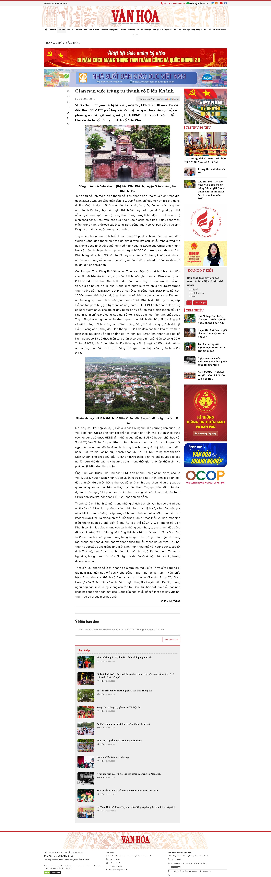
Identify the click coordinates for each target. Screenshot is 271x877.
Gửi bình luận (171, 639)
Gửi (189, 302)
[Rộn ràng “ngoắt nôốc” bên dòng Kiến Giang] (85, 745)
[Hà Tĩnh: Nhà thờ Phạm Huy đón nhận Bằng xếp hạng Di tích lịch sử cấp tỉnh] (85, 812)
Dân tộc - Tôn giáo (152, 29)
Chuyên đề (166, 29)
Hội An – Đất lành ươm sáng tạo (113, 757)
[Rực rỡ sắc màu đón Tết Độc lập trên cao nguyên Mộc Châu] (85, 795)
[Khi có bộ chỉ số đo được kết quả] (85, 678)
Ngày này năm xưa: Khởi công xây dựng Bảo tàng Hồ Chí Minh (129, 774)
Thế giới (211, 29)
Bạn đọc (186, 29)
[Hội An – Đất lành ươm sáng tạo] (85, 762)
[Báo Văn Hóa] (135, 839)
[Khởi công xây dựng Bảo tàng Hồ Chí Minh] (85, 778)
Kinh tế (140, 29)
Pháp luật (177, 29)
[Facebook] (68, 91)
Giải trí (123, 29)
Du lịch (96, 29)
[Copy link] (68, 107)
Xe (205, 29)
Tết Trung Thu (198, 127)
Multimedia (221, 29)
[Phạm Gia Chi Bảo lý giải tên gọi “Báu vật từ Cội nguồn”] (189, 332)
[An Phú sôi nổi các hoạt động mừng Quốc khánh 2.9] (85, 728)
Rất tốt (195, 289)
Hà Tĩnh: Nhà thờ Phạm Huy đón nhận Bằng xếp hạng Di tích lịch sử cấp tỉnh (136, 807)
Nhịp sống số (196, 29)
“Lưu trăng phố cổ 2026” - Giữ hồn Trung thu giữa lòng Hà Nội (205, 160)
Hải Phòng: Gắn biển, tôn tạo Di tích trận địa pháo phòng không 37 (212, 319)
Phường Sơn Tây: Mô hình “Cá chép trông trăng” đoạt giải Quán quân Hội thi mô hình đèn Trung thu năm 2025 (211, 190)
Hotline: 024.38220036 (174, 4)
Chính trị (52, 29)
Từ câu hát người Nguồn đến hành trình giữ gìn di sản (124, 657)
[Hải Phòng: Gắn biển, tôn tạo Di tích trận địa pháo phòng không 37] (189, 318)
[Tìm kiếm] (134, 35)
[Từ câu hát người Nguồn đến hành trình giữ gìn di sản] (85, 662)
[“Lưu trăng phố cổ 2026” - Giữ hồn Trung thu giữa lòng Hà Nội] (205, 144)
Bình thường (197, 292)
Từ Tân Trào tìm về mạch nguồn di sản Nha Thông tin (124, 690)
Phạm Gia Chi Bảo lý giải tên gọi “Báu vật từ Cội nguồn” (212, 333)
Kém (193, 296)
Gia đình (104, 29)
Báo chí (69, 29)
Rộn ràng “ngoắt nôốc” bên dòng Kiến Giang (119, 740)
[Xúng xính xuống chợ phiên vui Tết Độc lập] (85, 712)
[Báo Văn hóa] (135, 16)
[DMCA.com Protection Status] (52, 872)
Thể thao (88, 29)
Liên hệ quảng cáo (199, 4)
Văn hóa (61, 29)
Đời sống (131, 29)
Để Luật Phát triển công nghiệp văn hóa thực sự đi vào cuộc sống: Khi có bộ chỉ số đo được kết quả (135, 675)
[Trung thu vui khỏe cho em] (189, 172)
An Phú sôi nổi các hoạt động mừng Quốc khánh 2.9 (123, 724)
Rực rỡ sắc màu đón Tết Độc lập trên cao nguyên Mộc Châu (127, 790)
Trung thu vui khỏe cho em (212, 170)
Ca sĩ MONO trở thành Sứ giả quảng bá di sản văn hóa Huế (211, 375)
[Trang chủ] (46, 30)
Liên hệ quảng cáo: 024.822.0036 (121, 870)
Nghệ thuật (114, 29)
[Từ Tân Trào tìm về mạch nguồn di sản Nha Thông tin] (85, 695)
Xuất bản (78, 29)
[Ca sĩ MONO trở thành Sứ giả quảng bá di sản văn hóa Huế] (189, 375)
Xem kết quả (200, 302)
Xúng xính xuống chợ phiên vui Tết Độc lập (119, 707)
